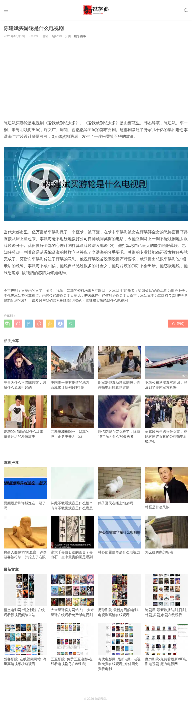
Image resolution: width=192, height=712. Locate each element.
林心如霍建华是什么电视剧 (119, 551)
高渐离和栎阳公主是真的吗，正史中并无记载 (70, 434)
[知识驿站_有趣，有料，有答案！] (96, 10)
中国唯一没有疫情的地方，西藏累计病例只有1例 (72, 385)
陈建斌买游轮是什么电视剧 (107, 300)
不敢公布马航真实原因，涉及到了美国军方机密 (166, 385)
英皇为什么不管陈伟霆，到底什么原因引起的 (25, 385)
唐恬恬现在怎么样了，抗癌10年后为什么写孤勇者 (119, 434)
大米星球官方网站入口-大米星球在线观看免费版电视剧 (72, 612)
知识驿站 (75, 300)
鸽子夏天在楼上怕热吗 (115, 502)
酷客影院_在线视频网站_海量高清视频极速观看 (25, 661)
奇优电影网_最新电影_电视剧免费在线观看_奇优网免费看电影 (119, 663)
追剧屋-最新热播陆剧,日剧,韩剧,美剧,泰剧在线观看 (166, 612)
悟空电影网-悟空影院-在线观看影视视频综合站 (24, 612)
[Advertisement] (96, 79)
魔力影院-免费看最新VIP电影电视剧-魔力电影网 (166, 661)
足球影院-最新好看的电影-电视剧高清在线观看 (118, 612)
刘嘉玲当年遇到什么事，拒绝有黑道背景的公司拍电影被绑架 (166, 436)
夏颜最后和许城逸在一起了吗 (25, 505)
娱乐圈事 (80, 36)
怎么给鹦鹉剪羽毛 (159, 551)
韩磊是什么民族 (157, 506)
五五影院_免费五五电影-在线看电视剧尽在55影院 (71, 661)
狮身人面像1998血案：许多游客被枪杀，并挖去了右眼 (25, 554)
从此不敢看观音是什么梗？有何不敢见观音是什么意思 (72, 505)
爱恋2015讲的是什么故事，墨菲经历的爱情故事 (25, 434)
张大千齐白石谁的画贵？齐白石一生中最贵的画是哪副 (72, 554)
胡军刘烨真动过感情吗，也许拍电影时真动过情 (119, 385)
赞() (178, 323)
